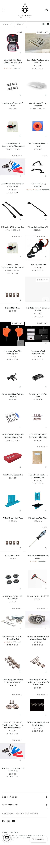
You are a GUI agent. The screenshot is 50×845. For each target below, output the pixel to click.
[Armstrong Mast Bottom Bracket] (12, 377)
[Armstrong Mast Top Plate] (37, 377)
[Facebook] (3, 821)
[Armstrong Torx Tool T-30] (37, 579)
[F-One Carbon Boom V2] (37, 210)
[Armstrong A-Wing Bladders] (37, 86)
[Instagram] (8, 821)
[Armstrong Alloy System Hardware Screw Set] (12, 417)
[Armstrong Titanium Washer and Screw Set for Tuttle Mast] (37, 662)
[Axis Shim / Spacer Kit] (12, 457)
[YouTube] (13, 821)
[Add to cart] (20, 52)
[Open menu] (6, 10)
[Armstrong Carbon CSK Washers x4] (12, 579)
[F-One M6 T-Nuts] (12, 538)
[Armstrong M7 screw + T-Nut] (12, 86)
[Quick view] (45, 95)
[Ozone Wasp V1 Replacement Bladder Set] (12, 126)
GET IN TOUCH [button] (10, 797)
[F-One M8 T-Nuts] (12, 291)
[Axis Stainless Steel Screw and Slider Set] (37, 417)
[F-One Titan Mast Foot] (12, 501)
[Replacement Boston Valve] (37, 126)
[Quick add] (20, 135)
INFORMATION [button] (10, 805)
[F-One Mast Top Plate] (37, 501)
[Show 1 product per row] (43, 24)
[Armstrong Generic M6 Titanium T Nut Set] (12, 662)
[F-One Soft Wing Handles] (12, 210)
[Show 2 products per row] (48, 24)
